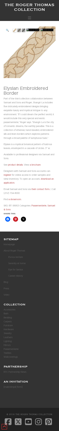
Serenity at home (17, 263)
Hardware (9, 329)
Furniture (8, 325)
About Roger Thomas (14, 250)
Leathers (8, 337)
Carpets (7, 321)
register (7, 174)
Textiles (7, 353)
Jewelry (7, 333)
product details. (15, 164)
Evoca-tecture (15, 257)
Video (6, 294)
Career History (15, 275)
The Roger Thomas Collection (29, 7)
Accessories (9, 309)
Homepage (9, 244)
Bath (6, 313)
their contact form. (40, 189)
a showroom (14, 199)
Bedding (8, 317)
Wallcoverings (11, 356)
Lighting (8, 341)
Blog (6, 282)
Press (6, 288)
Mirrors (7, 345)
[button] (29, 18)
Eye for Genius (15, 269)
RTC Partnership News (15, 371)
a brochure (35, 164)
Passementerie (38, 205)
